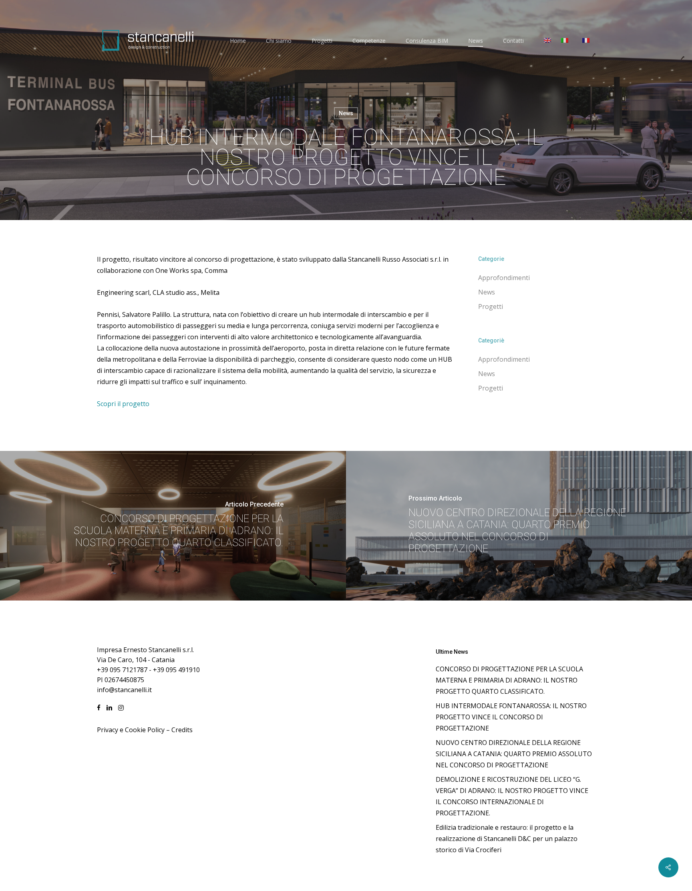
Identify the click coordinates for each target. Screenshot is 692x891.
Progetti (490, 306)
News (346, 113)
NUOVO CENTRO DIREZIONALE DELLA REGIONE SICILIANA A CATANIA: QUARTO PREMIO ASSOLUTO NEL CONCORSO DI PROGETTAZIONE (514, 753)
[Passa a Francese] (585, 41)
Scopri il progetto (123, 403)
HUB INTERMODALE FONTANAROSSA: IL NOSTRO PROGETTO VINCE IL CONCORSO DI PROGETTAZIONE (511, 717)
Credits (182, 729)
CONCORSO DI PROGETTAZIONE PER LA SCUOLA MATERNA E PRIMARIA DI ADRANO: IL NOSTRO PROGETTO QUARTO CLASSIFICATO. (509, 680)
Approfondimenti (504, 277)
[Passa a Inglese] (547, 41)
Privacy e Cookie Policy (131, 729)
